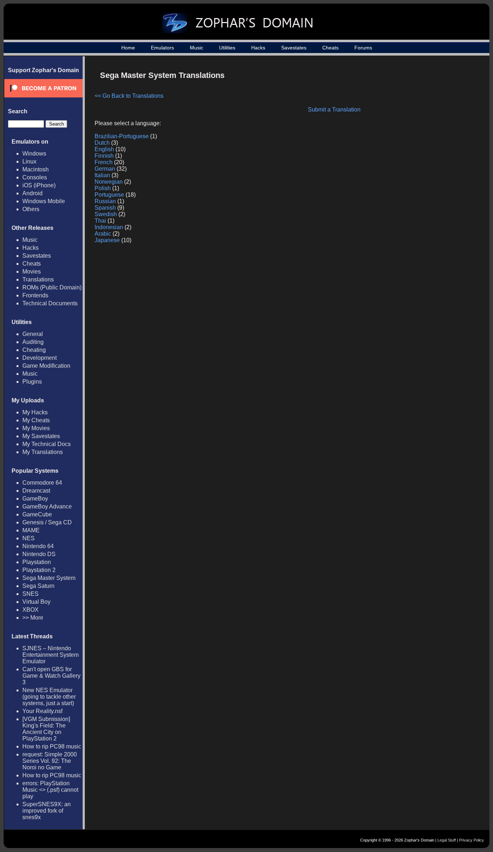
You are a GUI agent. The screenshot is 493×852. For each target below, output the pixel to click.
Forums (363, 48)
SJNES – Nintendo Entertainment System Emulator (50, 654)
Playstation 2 (39, 570)
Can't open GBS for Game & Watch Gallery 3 (51, 675)
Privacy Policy (471, 840)
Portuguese (109, 195)
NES (28, 538)
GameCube (37, 514)
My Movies (36, 428)
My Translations (42, 452)
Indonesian (109, 227)
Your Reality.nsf (42, 711)
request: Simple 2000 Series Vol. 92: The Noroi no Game (49, 760)
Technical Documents (50, 303)
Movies (31, 271)
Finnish (104, 156)
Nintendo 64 (38, 546)
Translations (38, 279)
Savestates (293, 48)
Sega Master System (48, 578)
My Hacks (35, 412)
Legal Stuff (446, 840)
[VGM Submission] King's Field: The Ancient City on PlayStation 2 (46, 729)
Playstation (36, 562)
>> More (32, 618)
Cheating (34, 350)
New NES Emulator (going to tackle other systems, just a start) (49, 696)
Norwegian (109, 182)
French (104, 162)
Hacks (258, 48)
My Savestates (41, 436)
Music (196, 48)
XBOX (30, 610)
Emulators (162, 48)
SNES (30, 594)
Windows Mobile (43, 201)
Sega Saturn (38, 586)
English (104, 149)
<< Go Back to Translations (129, 96)
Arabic (103, 234)
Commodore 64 (42, 483)
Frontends (35, 295)
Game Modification (46, 366)
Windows (34, 153)
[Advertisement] (418, 118)
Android (32, 193)
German (105, 169)
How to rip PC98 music (51, 746)
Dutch (102, 143)
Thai (100, 221)
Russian (105, 201)
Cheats (330, 48)
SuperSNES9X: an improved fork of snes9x (46, 810)
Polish (103, 188)
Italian (102, 175)
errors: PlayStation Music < (50, 789)
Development (39, 358)
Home (128, 48)
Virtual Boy (36, 602)
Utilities (227, 48)
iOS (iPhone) (39, 185)
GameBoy (35, 498)
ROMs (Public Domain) (52, 287)
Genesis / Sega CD (47, 522)
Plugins (32, 382)
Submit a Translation (334, 109)
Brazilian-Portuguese (122, 136)
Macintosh (35, 169)
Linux (29, 161)
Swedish (106, 214)
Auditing (33, 342)
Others (30, 209)
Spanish (105, 208)
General (32, 334)
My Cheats (36, 420)
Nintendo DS (39, 554)
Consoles (34, 177)
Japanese (107, 240)
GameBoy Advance (47, 506)
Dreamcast (36, 491)
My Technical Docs (46, 444)
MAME (31, 530)
